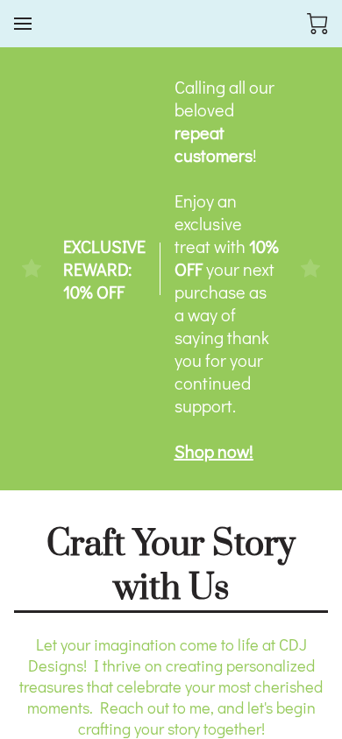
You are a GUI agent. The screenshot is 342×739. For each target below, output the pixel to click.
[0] (317, 23)
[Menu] (23, 24)
